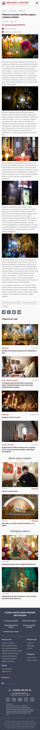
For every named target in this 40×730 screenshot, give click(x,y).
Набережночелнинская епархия (11, 626)
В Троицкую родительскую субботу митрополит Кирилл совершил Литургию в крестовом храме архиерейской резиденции (17, 385)
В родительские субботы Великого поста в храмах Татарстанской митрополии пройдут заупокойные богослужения (18, 449)
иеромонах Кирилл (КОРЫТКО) (15, 25)
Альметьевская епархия (29, 621)
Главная (4, 11)
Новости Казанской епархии (10, 380)
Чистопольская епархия (11, 621)
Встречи (29, 648)
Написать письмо (32, 660)
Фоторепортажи (7, 669)
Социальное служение (9, 659)
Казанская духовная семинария (29, 626)
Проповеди (30, 645)
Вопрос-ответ (31, 657)
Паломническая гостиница (11, 631)
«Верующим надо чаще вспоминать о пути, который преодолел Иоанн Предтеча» (19, 597)
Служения (30, 643)
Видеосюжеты (6, 671)
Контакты (5, 677)
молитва (5, 306)
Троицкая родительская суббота (12, 302)
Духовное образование (9, 656)
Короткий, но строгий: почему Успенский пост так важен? (18, 524)
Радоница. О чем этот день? (11, 417)
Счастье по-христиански (10, 491)
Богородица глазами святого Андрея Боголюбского (19, 564)
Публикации (12, 11)
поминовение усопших (30, 302)
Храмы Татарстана (8, 661)
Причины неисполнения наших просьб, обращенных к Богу (19, 352)
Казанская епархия (8, 643)
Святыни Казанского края (10, 653)
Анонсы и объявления (8, 444)
